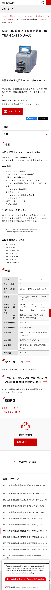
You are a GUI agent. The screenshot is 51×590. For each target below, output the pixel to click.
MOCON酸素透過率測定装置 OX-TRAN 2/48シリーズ (25, 549)
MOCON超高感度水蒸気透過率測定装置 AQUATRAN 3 (24, 486)
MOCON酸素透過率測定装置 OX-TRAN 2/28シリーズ (25, 537)
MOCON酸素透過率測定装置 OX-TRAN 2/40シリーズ (25, 543)
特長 (6, 126)
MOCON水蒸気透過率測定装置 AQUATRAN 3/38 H (24, 506)
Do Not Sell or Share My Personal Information (25, 579)
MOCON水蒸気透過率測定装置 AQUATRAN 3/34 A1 (25, 500)
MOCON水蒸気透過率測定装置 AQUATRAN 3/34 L (24, 494)
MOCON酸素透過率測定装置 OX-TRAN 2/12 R (22, 518)
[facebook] (31, 118)
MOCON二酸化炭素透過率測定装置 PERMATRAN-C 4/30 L (24, 557)
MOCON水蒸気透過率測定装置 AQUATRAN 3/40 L (24, 512)
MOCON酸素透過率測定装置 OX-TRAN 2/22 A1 (23, 525)
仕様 (6, 134)
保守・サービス (15, 362)
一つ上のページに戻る (27, 462)
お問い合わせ (14, 111)
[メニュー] (48, 2)
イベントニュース (10, 412)
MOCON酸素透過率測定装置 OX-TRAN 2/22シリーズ (25, 531)
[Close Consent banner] (47, 561)
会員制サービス (9, 408)
